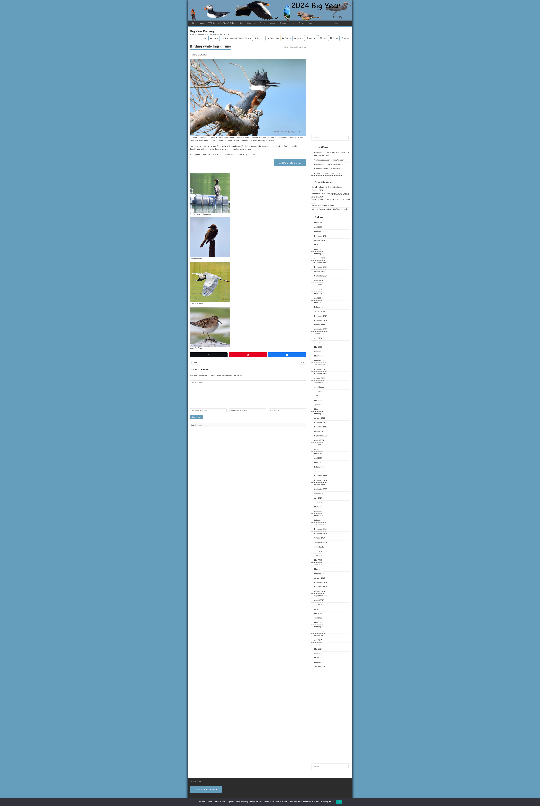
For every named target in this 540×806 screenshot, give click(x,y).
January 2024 (319, 311)
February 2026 (320, 231)
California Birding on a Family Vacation (329, 160)
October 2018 (319, 591)
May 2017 (318, 649)
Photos (263, 23)
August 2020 (319, 494)
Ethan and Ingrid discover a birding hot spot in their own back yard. (331, 154)
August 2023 (319, 334)
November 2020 (320, 480)
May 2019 (318, 560)
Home (201, 23)
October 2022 (319, 378)
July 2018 (318, 605)
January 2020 (319, 525)
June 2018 (318, 609)
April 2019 (318, 565)
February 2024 (320, 307)
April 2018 (318, 618)
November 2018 (320, 587)
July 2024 (318, 285)
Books (301, 23)
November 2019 (320, 534)
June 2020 (318, 503)
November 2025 (320, 236)
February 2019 (320, 573)
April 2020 (318, 511)
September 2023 (320, 329)
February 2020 (320, 520)
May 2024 (318, 294)
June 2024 (318, 289)
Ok (339, 802)
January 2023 (319, 365)
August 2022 (319, 387)
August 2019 (319, 547)
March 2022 (318, 409)
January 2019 (319, 578)
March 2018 (318, 622)
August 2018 (319, 600)
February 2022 (320, 414)
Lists (292, 23)
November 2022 (320, 374)
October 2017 (319, 636)
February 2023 (320, 360)
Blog (241, 23)
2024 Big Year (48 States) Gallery (221, 23)
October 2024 (319, 272)
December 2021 (320, 423)
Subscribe (251, 23)
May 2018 (318, 613)
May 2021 (318, 454)
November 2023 (320, 320)
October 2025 (319, 240)
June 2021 (318, 449)
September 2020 (320, 489)
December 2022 (320, 369)
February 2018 (320, 627)
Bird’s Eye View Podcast (337, 209)
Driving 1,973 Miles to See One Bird (328, 173)
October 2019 (319, 538)
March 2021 (318, 462)
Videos (272, 23)
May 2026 (318, 223)
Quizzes (283, 23)
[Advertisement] (330, 87)
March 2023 (318, 356)
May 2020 (318, 507)
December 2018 (320, 582)
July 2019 (318, 551)
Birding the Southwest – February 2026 (329, 164)
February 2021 (320, 467)
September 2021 (320, 436)
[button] (193, 23)
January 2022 (319, 418)
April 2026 (318, 227)
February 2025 (320, 254)
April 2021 (318, 458)
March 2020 (318, 516)
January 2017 (319, 667)
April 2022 (318, 405)
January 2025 (319, 258)
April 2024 (318, 298)
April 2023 (318, 351)
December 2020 (320, 476)
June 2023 (318, 343)
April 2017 (318, 653)
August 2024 (319, 280)
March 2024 (318, 303)
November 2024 (320, 267)
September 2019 (320, 542)
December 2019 (320, 529)
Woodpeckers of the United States (327, 169)
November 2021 (320, 427)
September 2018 (320, 596)
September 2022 (320, 383)
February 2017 (320, 662)
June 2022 (318, 396)
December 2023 (320, 316)
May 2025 (318, 245)
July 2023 (318, 338)
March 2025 (318, 249)
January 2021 (319, 471)
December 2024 (320, 263)
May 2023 (318, 347)
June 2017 (318, 645)
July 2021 (318, 445)
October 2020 (319, 485)
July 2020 (318, 498)
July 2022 (318, 391)
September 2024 (320, 276)
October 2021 (319, 431)
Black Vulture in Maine (325, 206)
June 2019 (318, 556)
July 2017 (318, 640)
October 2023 (319, 325)
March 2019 (318, 569)
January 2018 (319, 631)
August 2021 (319, 440)
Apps (310, 23)
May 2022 (318, 400)
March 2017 (318, 658)
